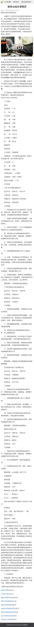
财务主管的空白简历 (7, 597)
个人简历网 (7, 2)
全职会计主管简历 (7, 619)
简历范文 (16, 2)
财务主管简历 (5, 590)
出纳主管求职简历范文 (8, 608)
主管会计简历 (5, 594)
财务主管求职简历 (7, 601)
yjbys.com (20, 625)
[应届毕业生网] (2, 2)
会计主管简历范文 (7, 616)
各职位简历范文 (26, 2)
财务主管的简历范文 (7, 612)
